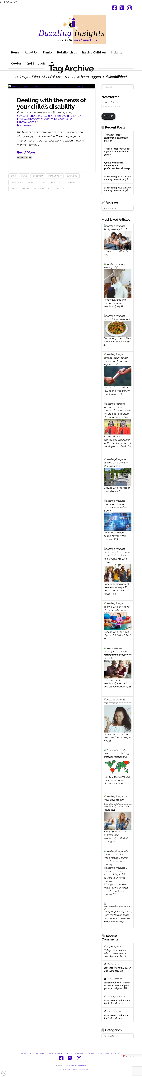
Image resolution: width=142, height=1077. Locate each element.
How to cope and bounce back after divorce (117, 1001)
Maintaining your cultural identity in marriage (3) (117, 189)
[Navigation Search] (52, 64)
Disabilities (40, 115)
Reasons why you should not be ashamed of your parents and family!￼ (117, 986)
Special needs (27, 122)
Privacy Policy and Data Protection (71, 1069)
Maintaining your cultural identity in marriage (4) (117, 178)
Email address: (110, 102)
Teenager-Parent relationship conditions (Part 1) (116, 138)
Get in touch (112, 1053)
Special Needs (62, 189)
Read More (26, 152)
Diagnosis (72, 176)
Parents (23, 119)
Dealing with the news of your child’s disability (51, 103)
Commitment (54, 176)
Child (24, 176)
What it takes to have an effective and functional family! (117, 152)
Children (24, 115)
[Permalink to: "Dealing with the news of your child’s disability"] (51, 86)
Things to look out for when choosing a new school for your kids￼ (115, 953)
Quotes (100, 1053)
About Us (33, 1053)
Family (54, 115)
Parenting (75, 115)
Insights (89, 1053)
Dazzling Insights (77, 1065)
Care (13, 176)
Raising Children (42, 119)
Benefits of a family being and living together (117, 969)
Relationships (64, 119)
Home (24, 1053)
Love (63, 115)
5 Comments (27, 125)
